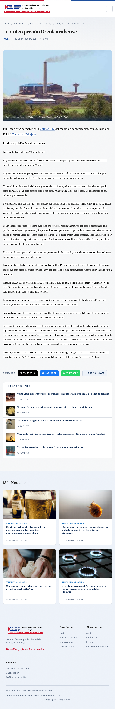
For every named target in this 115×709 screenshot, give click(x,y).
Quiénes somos (68, 646)
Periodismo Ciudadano (27, 24)
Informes (90, 642)
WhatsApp (72, 373)
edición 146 (47, 128)
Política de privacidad (16, 677)
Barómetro (91, 637)
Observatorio (66, 642)
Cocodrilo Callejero (24, 134)
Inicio (6, 24)
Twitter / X (29, 373)
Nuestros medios (68, 637)
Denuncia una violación (17, 668)
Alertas (89, 633)
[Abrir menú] (109, 9)
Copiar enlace (96, 373)
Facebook (50, 373)
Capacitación (12, 672)
